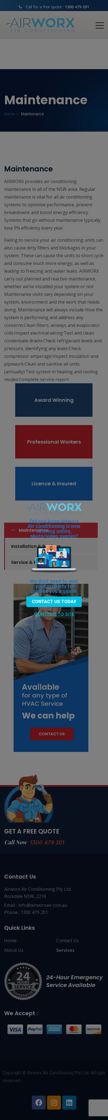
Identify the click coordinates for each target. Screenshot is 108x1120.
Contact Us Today (54, 601)
